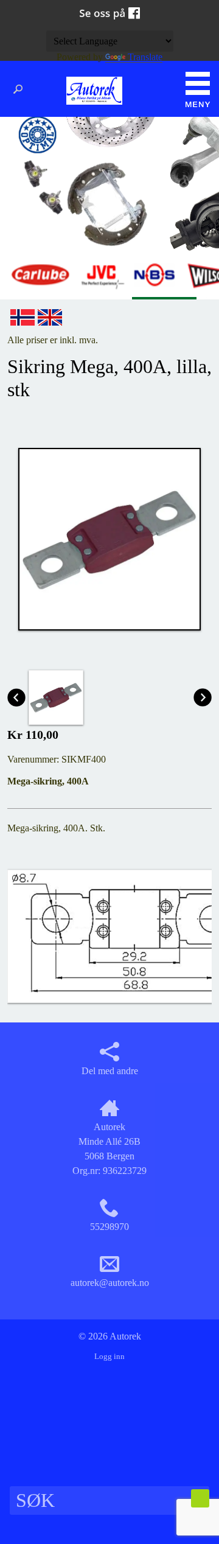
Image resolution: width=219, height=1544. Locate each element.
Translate (145, 57)
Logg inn (109, 1356)
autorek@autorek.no (110, 1282)
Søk (21, 89)
